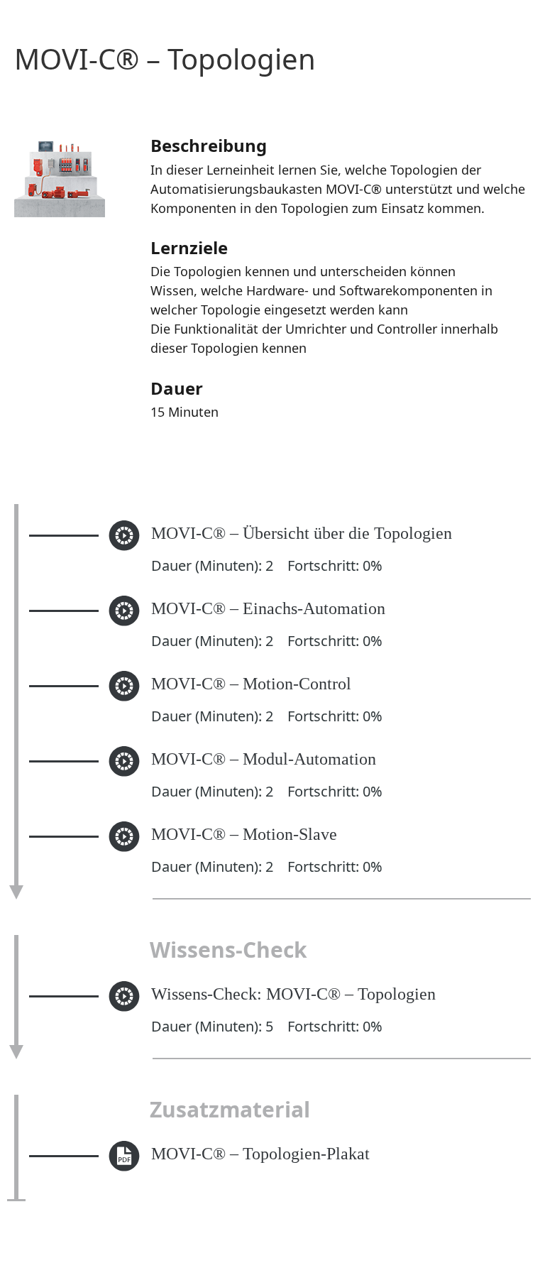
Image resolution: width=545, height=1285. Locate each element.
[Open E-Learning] (124, 561)
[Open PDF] (124, 1172)
